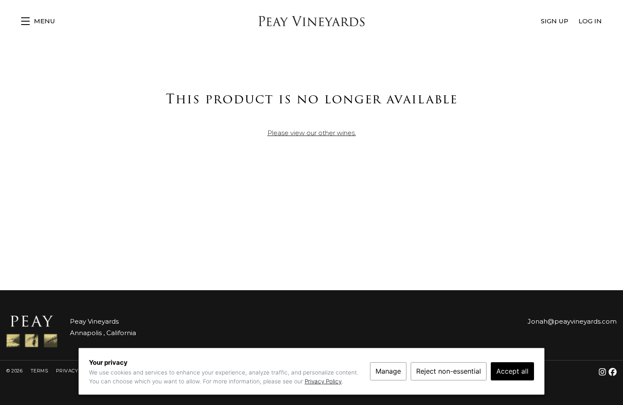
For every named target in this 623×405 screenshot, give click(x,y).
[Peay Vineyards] (31, 331)
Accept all (512, 371)
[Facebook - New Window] (613, 372)
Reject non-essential (448, 371)
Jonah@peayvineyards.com (572, 321)
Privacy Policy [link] (323, 381)
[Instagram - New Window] (604, 372)
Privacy (68, 371)
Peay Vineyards (311, 21)
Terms (40, 371)
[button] (38, 21)
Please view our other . (311, 133)
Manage (388, 371)
